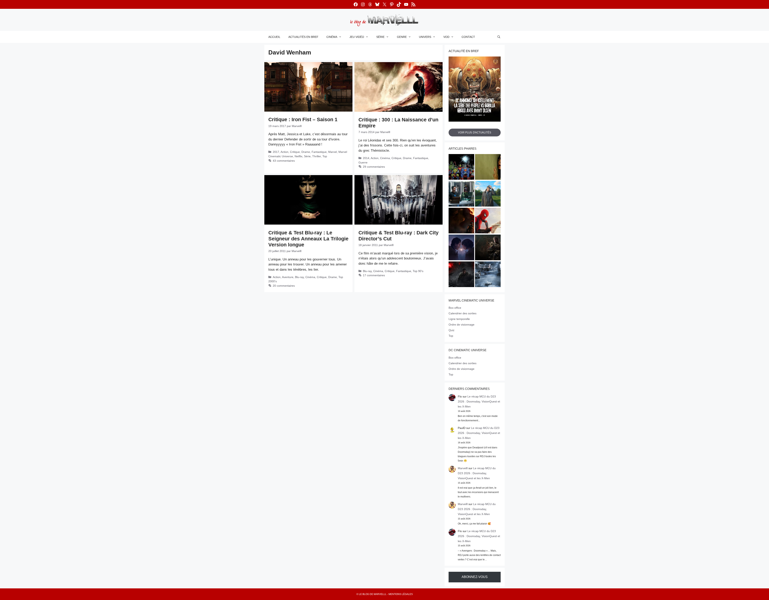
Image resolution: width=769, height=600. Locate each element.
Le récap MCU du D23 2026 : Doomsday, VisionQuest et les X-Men (479, 401)
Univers (425, 36)
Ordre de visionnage (461, 324)
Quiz (451, 330)
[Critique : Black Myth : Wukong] (488, 248)
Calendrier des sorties (462, 313)
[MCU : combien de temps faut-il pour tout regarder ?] (461, 194)
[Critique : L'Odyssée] (461, 221)
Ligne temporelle (459, 319)
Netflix (298, 156)
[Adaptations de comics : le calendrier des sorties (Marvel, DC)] (461, 167)
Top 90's (418, 271)
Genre (402, 36)
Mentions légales (401, 594)
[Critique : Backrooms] (488, 167)
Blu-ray (299, 277)
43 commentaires (284, 160)
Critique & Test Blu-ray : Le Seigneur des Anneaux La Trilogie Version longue (308, 238)
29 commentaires (374, 166)
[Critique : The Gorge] (461, 248)
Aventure (287, 277)
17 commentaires (374, 275)
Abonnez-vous (475, 577)
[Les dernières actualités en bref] (488, 221)
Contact (468, 36)
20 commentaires (284, 285)
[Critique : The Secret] (488, 274)
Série (380, 36)
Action (284, 151)
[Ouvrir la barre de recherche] (499, 37)
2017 (276, 151)
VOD (446, 36)
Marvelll (463, 468)
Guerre (362, 162)
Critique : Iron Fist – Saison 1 (302, 119)
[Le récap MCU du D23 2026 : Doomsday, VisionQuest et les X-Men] (488, 194)
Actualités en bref (303, 36)
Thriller (316, 156)
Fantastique (319, 151)
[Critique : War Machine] (461, 274)
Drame (305, 151)
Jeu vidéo (356, 36)
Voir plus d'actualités (474, 132)
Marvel (332, 151)
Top (324, 156)
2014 (366, 158)
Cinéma (331, 36)
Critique (295, 151)
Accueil (274, 36)
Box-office (455, 307)
